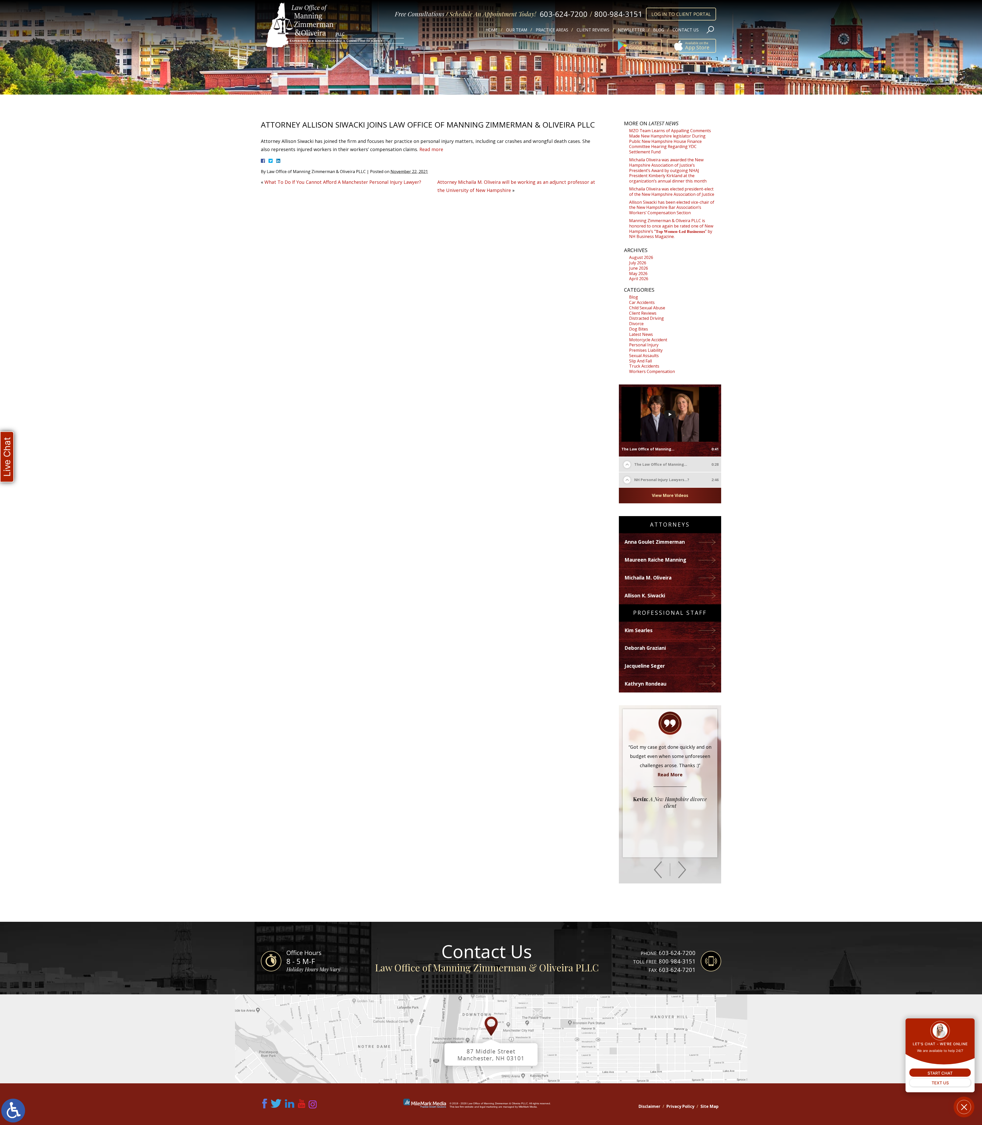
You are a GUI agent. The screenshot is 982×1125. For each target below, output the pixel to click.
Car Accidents (642, 302)
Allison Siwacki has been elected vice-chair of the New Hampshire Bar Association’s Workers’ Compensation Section (671, 207)
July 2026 (637, 263)
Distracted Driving (646, 318)
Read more (431, 149)
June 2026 (638, 268)
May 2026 (638, 273)
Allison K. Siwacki (644, 595)
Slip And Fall (640, 361)
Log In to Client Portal (681, 14)
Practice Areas (552, 30)
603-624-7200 (564, 14)
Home (491, 30)
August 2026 (641, 257)
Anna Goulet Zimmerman (654, 542)
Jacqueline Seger (644, 666)
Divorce (636, 323)
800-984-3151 (618, 14)
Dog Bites (638, 329)
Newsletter (631, 30)
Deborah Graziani (645, 648)
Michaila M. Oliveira (648, 577)
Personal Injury (644, 345)
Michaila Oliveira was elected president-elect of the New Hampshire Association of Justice (671, 191)
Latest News (641, 334)
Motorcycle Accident (648, 340)
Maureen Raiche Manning (655, 559)
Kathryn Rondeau (645, 683)
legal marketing (489, 1106)
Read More (670, 820)
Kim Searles (638, 630)
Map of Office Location (491, 1038)
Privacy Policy (680, 1106)
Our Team (516, 30)
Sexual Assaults (644, 355)
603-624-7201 (677, 969)
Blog (658, 30)
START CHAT (940, 1073)
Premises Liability (646, 350)
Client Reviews (593, 30)
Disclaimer (649, 1106)
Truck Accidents (644, 366)
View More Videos (670, 495)
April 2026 (638, 278)
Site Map (709, 1106)
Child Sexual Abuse (647, 308)
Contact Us (686, 30)
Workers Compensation (652, 371)
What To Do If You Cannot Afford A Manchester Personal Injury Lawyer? (342, 182)
